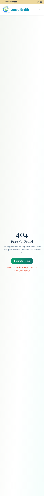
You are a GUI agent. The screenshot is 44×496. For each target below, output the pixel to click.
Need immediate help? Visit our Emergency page (22, 269)
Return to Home (22, 261)
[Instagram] (38, 2)
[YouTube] (41, 2)
